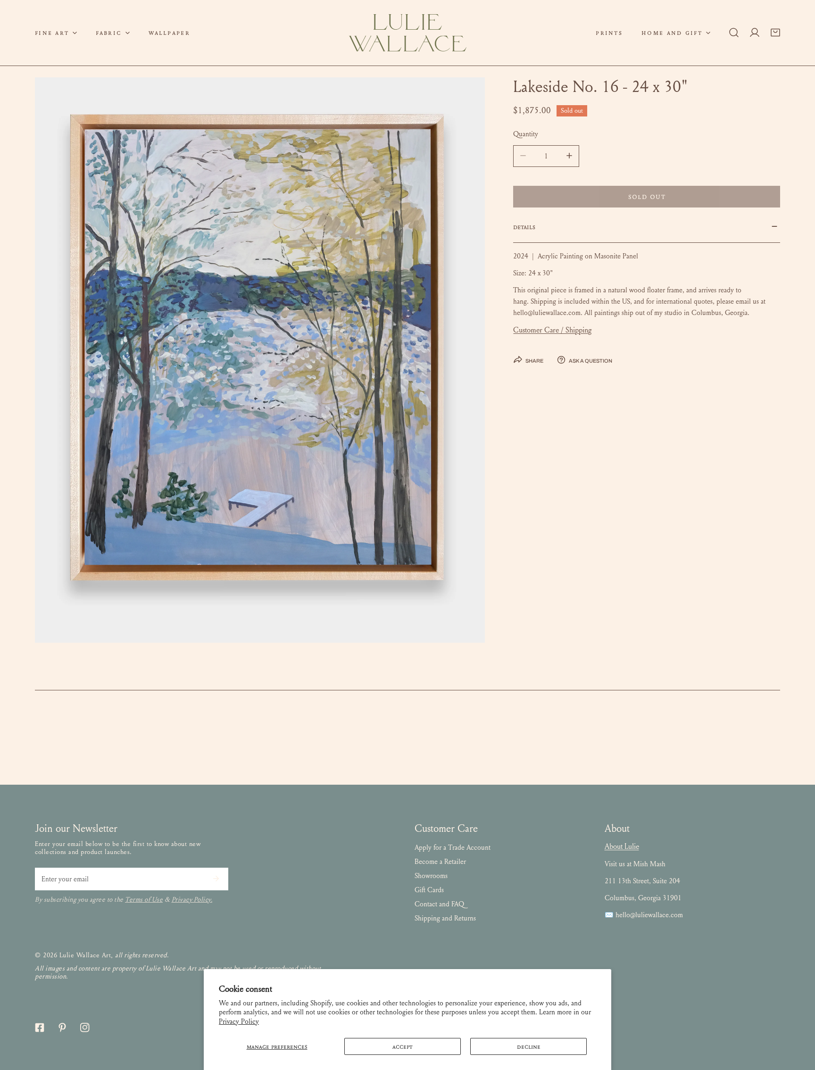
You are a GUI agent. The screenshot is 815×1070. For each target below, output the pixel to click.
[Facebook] (39, 1028)
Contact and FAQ (439, 904)
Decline (529, 1046)
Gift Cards (429, 890)
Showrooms (431, 875)
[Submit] (216, 878)
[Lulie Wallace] (407, 32)
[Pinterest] (62, 1028)
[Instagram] (85, 1028)
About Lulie (622, 846)
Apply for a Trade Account (453, 847)
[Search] (734, 32)
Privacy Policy (239, 1021)
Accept (402, 1046)
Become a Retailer (440, 861)
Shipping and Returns (445, 918)
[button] (55, 32)
